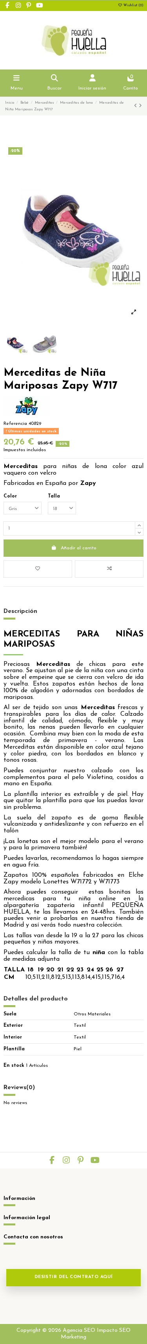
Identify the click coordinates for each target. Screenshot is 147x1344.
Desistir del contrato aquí (73, 1277)
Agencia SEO (79, 1330)
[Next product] (140, 106)
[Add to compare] (109, 569)
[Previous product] (136, 106)
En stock (14, 1065)
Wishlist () (132, 5)
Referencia (15, 423)
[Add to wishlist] (38, 569)
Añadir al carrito (78, 548)
